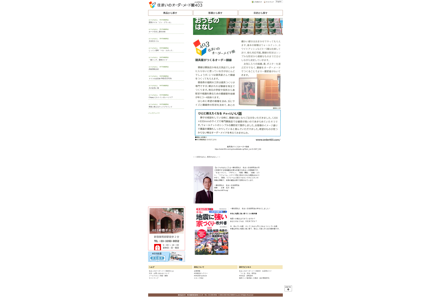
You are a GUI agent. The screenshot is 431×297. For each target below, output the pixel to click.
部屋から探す (215, 13)
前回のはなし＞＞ (213, 157)
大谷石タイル (154, 41)
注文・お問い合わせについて (159, 273)
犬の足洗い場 (154, 88)
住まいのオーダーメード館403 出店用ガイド (255, 271)
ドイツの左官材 (160, 78)
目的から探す (261, 13)
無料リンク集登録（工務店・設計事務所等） (254, 278)
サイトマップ (153, 278)
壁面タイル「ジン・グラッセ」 (160, 22)
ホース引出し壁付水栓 (157, 32)
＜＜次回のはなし (200, 157)
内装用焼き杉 (154, 69)
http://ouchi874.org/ (221, 190)
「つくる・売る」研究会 (247, 273)
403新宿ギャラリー (201, 273)
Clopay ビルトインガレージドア (161, 97)
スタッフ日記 (198, 278)
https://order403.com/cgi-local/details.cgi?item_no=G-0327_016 (238, 149)
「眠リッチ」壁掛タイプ (158, 60)
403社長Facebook (200, 276)
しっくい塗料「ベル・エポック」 (161, 50)
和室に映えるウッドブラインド (160, 107)
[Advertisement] (159, 128)
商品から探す (170, 13)
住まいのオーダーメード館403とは (161, 271)
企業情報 (197, 271)
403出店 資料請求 (246, 276)
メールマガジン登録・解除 (158, 276)
